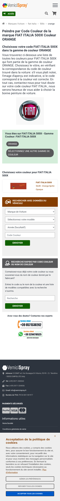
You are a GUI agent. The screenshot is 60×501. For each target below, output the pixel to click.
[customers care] (30, 324)
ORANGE (12, 144)
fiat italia (32, 23)
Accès (11, 14)
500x (42, 23)
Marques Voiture (16, 23)
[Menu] (55, 6)
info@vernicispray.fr (18, 390)
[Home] (3, 23)
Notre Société (7, 423)
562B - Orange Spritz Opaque (45, 186)
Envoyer (18, 242)
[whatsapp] (30, 334)
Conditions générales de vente (14, 429)
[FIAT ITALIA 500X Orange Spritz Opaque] (18, 186)
